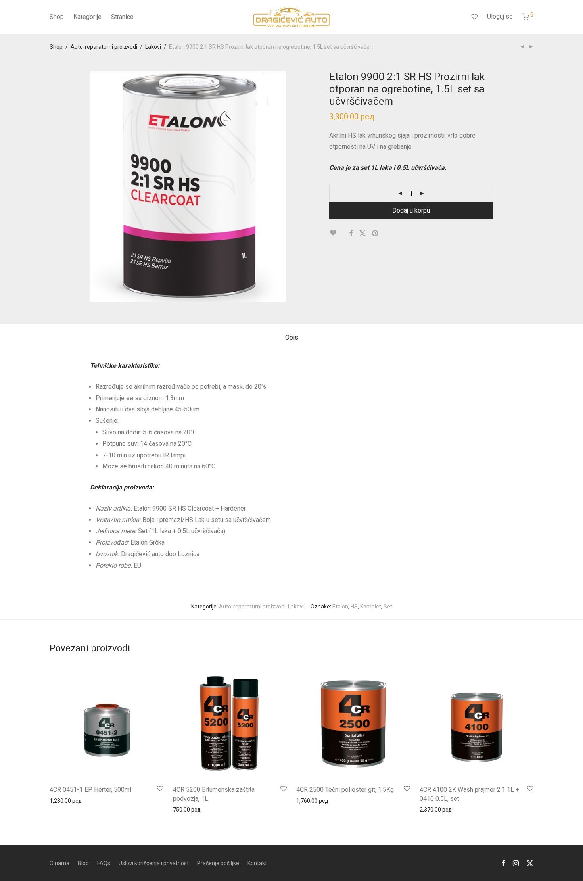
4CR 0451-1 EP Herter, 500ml (90, 789)
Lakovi (153, 47)
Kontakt (257, 863)
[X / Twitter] (529, 863)
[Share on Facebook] (351, 234)
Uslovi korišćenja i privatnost (154, 863)
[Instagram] (516, 863)
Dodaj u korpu (411, 210)
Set (388, 606)
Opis (291, 337)
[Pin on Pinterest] (375, 234)
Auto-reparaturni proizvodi (104, 47)
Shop (57, 17)
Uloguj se (500, 16)
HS (354, 606)
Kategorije (87, 17)
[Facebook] (503, 863)
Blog (83, 863)
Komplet (370, 606)
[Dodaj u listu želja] (336, 233)
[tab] (292, 337)
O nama (59, 863)
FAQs (103, 863)
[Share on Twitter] (362, 234)
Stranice (122, 17)
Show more (60, 800)
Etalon (340, 606)
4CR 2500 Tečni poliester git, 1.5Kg (345, 789)
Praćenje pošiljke (218, 863)
